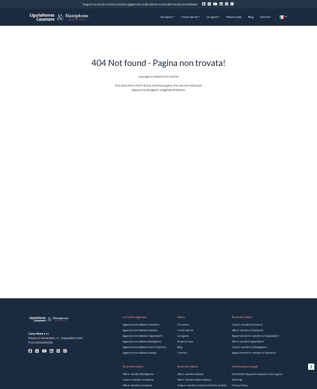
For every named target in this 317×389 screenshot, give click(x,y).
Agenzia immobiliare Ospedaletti (142, 335)
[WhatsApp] (232, 4)
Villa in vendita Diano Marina (194, 379)
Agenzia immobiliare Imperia (140, 330)
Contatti (265, 17)
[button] (283, 17)
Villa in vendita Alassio (190, 374)
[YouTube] (215, 4)
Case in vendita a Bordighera (249, 347)
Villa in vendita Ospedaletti (248, 341)
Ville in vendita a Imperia (137, 385)
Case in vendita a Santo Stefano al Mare (202, 385)
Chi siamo (183, 324)
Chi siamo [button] (166, 17)
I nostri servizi (185, 330)
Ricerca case (234, 17)
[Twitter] (209, 4)
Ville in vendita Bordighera (138, 374)
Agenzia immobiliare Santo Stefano (144, 347)
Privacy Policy (240, 385)
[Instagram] (226, 4)
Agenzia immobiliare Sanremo (141, 324)
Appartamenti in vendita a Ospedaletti (255, 335)
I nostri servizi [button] (189, 17)
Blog (250, 17)
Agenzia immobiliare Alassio (139, 352)
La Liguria (183, 335)
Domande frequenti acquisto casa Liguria (257, 374)
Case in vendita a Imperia (138, 379)
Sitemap (237, 379)
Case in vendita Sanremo (247, 324)
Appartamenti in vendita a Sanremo (254, 352)
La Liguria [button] (212, 17)
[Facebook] (203, 4)
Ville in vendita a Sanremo (247, 330)
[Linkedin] (221, 4)
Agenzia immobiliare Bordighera (142, 341)
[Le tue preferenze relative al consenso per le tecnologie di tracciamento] (311, 367)
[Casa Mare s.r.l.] (70, 17)
